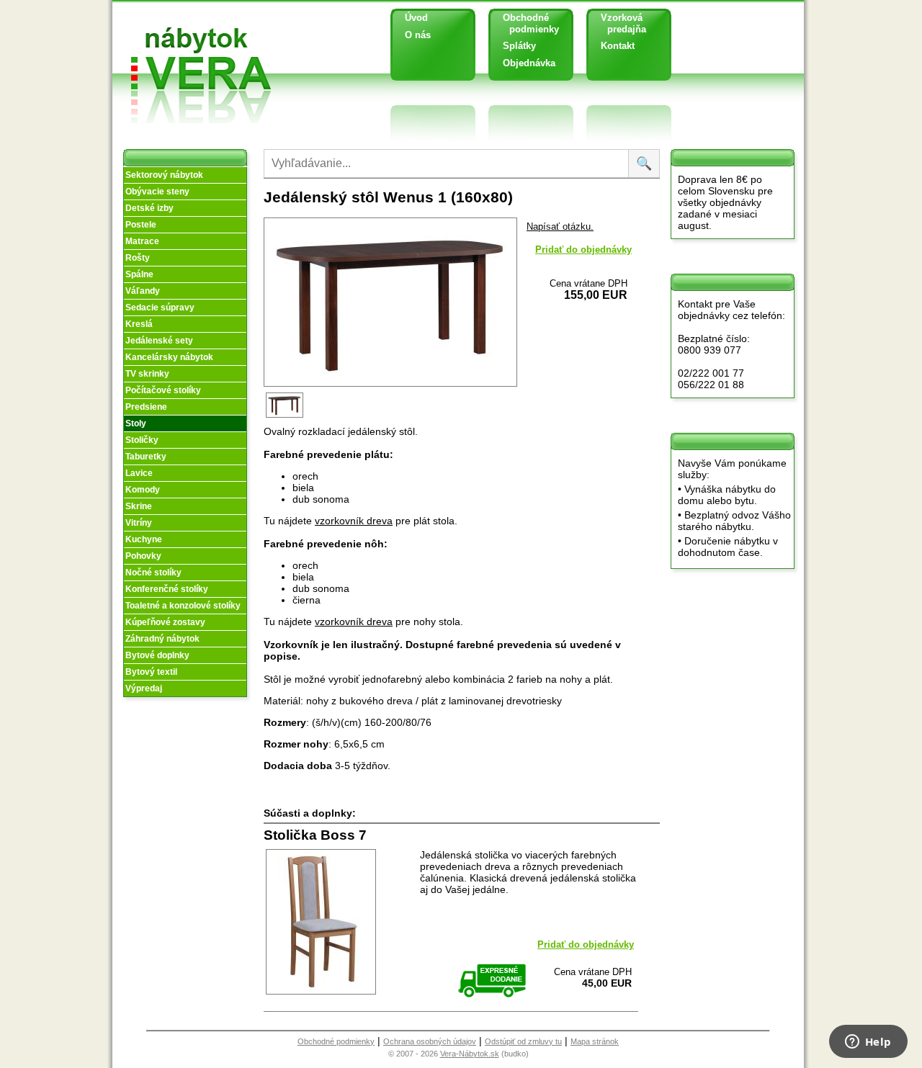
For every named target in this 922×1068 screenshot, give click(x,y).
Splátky (519, 45)
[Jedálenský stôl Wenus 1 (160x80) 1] (285, 416)
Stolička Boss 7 (315, 835)
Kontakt (618, 45)
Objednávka (529, 63)
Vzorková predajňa (618, 23)
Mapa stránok (594, 1041)
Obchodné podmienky (525, 23)
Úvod (416, 17)
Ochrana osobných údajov (429, 1041)
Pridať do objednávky (583, 249)
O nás (418, 35)
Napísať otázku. (560, 226)
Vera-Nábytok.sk (469, 1053)
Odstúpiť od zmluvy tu (523, 1041)
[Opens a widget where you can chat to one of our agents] (868, 1043)
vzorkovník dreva (354, 520)
